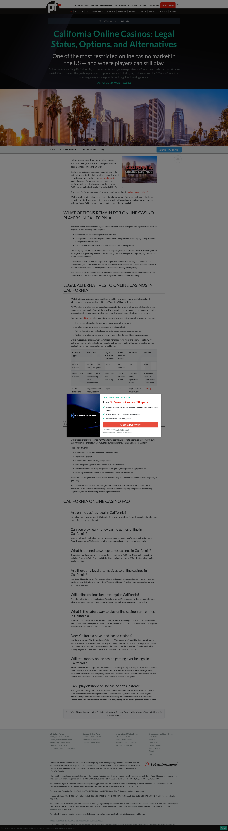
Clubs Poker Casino (122, 429)
